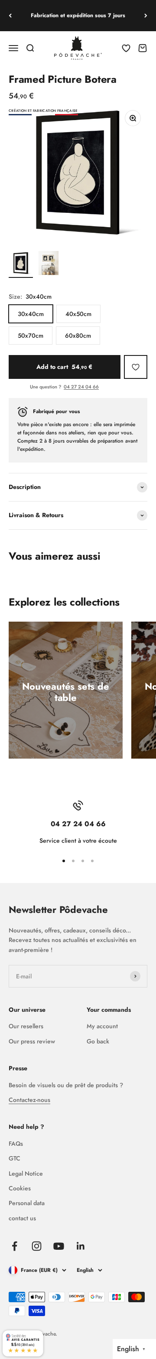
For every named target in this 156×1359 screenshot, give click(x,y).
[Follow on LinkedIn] (81, 1246)
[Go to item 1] (21, 264)
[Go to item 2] (48, 264)
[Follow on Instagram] (36, 1246)
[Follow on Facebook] (14, 1246)
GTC (14, 1158)
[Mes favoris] (135, 366)
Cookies (20, 1188)
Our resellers (26, 1026)
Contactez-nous (29, 1099)
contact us (22, 1218)
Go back (98, 1041)
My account (102, 1026)
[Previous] (10, 15)
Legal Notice (26, 1173)
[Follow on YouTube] (59, 1246)
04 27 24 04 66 (81, 387)
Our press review (32, 1041)
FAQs (16, 1143)
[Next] (145, 15)
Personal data (27, 1203)
